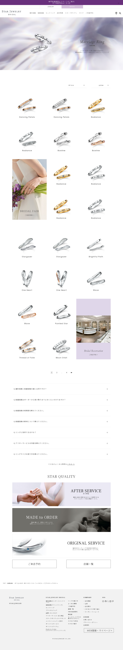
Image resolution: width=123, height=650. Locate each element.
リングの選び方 (73, 601)
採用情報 (86, 617)
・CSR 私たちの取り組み (91, 609)
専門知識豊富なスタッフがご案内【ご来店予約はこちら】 (61, 2)
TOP (4, 583)
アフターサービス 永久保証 (55, 616)
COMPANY (87, 597)
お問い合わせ (87, 620)
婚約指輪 (33, 13)
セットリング (50, 13)
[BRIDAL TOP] (11, 12)
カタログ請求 (72, 624)
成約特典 (60, 13)
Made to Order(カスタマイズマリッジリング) (56, 629)
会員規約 (86, 625)
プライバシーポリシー (90, 622)
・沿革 (85, 604)
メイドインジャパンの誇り (54, 621)
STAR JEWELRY (15, 603)
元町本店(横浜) (73, 612)
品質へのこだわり (51, 613)
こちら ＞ (71, 464)
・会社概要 (87, 601)
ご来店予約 (89, 13)
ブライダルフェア (51, 610)
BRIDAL (72, 7)
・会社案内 (87, 606)
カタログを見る (73, 621)
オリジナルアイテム (52, 626)
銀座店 (70, 614)
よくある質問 (72, 603)
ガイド (81, 13)
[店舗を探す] (116, 13)
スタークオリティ (71, 13)
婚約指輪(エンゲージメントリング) (55, 601)
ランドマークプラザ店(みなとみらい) (74, 617)
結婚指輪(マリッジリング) (54, 605)
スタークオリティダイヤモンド (56, 618)
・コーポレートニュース (91, 612)
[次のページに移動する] (71, 372)
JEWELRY (50, 7)
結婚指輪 (41, 13)
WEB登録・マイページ (99, 630)
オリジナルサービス (52, 624)
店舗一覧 (89, 564)
